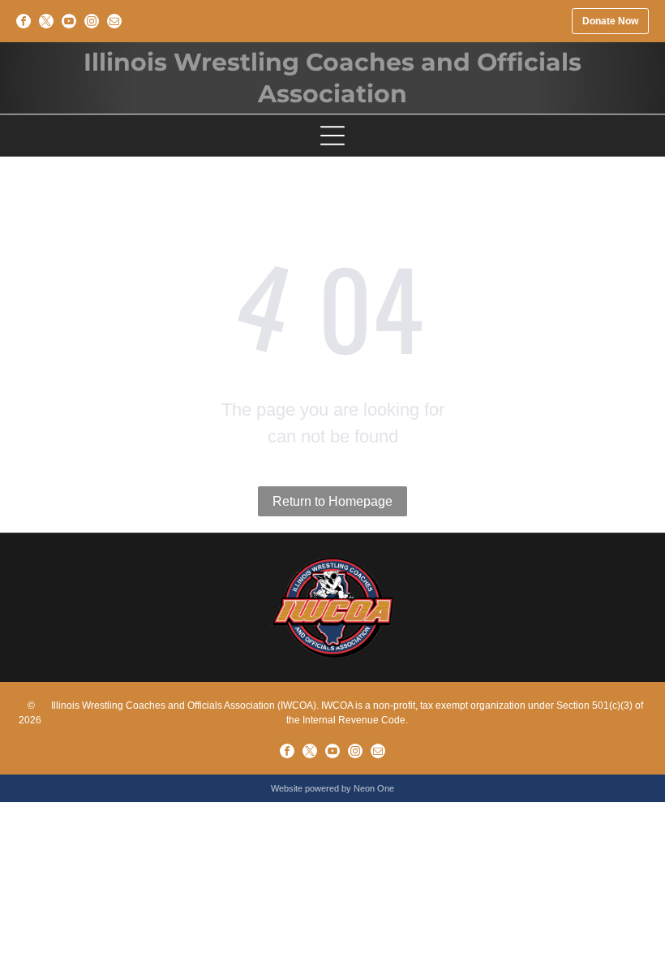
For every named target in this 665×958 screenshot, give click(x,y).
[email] (114, 21)
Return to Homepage (332, 501)
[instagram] (91, 21)
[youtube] (69, 21)
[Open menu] (332, 135)
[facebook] (23, 21)
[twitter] (46, 21)
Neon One (374, 788)
